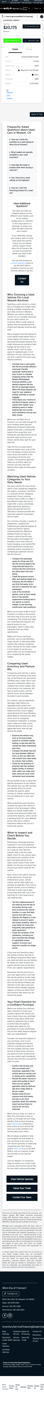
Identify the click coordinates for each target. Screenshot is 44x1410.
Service (17, 1326)
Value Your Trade (33, 40)
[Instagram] (9, 1315)
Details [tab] (15, 49)
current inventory (18, 263)
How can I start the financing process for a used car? (21, 190)
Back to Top (36, 114)
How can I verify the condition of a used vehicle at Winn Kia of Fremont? (21, 142)
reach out (17, 1149)
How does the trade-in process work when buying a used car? (21, 167)
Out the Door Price (33, 26)
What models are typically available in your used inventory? (21, 154)
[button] (12, 40)
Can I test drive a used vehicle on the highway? (19, 179)
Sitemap (23, 1387)
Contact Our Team (21, 1197)
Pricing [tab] (29, 49)
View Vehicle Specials (22, 1179)
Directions (37, 1335)
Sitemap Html (30, 1387)
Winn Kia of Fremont (5, 1387)
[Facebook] (4, 1315)
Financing (27, 1326)
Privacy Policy (11, 1387)
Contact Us (22, 280)
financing (15, 1124)
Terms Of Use (17, 1387)
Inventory (7, 1326)
